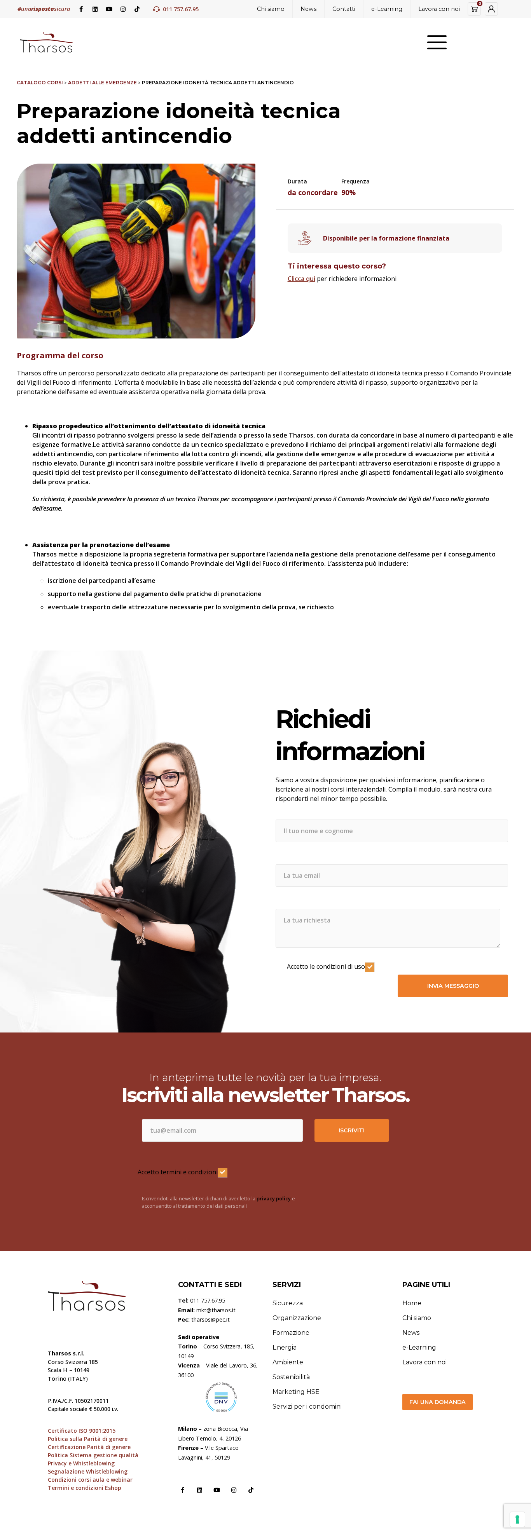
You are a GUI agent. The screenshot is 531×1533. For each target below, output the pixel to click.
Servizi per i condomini (307, 1406)
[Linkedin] (95, 9)
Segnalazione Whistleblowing (88, 1471)
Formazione (290, 1332)
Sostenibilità (291, 1377)
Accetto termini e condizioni (178, 1172)
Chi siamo (271, 8)
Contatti (343, 8)
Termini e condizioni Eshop (84, 1487)
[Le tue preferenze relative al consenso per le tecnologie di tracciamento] (517, 1519)
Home (411, 1303)
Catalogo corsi (40, 82)
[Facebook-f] (81, 9)
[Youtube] (109, 9)
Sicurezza (287, 1303)
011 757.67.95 (181, 9)
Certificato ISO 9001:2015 (81, 1430)
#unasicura (43, 8)
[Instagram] (123, 9)
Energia (284, 1347)
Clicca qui (301, 278)
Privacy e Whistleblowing (81, 1463)
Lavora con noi (439, 8)
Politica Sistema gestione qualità (93, 1455)
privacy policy (274, 1198)
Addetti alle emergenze (102, 82)
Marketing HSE (296, 1391)
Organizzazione (296, 1318)
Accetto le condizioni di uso (326, 966)
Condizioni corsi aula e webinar (90, 1479)
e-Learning (386, 8)
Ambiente (287, 1362)
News (308, 8)
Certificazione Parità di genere (89, 1447)
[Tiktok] (136, 9)
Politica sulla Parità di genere (88, 1438)
